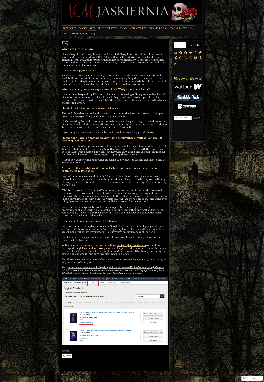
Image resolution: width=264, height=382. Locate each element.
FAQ (92, 33)
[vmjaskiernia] (200, 52)
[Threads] (190, 57)
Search (194, 45)
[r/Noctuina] (190, 52)
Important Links (182, 28)
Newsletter (138, 28)
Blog (123, 28)
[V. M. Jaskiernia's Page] (180, 52)
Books (83, 28)
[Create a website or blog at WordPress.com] (62, 375)
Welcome (69, 28)
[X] (185, 57)
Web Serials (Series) (103, 28)
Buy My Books (158, 28)
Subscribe (197, 118)
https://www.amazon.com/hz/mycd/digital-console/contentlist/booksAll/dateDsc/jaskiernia (116, 267)
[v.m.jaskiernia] (180, 57)
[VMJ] (175, 57)
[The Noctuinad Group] (185, 52)
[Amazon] (200, 57)
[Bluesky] (195, 57)
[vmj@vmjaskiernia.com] (175, 52)
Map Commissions (75, 33)
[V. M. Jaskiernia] (195, 52)
